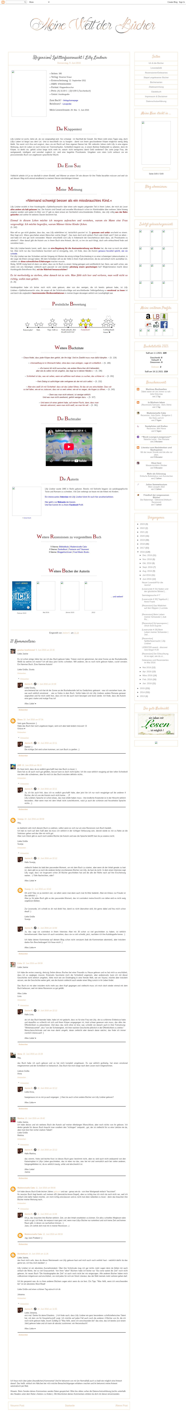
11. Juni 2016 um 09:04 (45, 1188)
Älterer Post (122, 1405)
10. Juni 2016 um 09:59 (32, 963)
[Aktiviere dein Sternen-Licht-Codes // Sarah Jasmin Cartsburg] (156, 245)
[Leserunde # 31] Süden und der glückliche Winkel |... (155, 590)
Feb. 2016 (148, 679)
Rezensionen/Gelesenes (156, 72)
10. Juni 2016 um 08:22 (32, 765)
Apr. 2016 (147, 671)
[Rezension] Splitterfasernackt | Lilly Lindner (153, 641)
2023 (142, 524)
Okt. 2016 (147, 563)
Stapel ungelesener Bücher (156, 77)
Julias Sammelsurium (156, 484)
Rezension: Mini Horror (156, 428)
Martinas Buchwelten (156, 389)
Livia (19, 963)
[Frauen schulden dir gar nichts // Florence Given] (167, 245)
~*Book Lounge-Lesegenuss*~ (156, 437)
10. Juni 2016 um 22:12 (47, 858)
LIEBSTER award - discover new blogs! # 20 (155, 648)
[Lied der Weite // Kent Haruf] (156, 263)
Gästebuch (156, 91)
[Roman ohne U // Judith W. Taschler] (144, 263)
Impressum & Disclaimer (156, 96)
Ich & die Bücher (156, 63)
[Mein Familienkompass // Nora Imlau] (156, 280)
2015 (142, 688)
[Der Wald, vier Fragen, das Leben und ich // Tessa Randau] (156, 297)
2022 (142, 528)
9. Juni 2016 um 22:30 (46, 684)
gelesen (57, 1191)
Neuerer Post (17, 1405)
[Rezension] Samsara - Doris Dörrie (156, 405)
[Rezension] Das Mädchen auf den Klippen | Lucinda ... (155, 608)
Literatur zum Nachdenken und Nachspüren (156, 448)
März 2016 (148, 675)
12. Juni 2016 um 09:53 (53, 1234)
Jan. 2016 (147, 683)
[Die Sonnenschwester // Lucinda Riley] (167, 297)
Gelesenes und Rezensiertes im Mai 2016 (155, 661)
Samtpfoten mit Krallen (156, 426)
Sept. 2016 (148, 567)
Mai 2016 (147, 667)
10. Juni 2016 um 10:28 (33, 1054)
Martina (20, 1118)
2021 (142, 532)
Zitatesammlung (156, 87)
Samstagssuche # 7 (151, 595)
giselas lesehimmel (26, 650)
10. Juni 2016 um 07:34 (33, 719)
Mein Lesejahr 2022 (156, 487)
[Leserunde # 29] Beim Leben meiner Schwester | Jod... (155, 632)
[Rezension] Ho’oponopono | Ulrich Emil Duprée (155, 624)
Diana (20, 719)
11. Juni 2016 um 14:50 (47, 928)
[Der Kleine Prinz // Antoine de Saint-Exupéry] (167, 280)
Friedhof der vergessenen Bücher (156, 496)
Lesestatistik (156, 68)
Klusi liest (156, 463)
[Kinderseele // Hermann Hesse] (144, 297)
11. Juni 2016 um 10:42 (41, 889)
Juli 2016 (147, 575)
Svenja (20, 819)
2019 (142, 540)
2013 (142, 696)
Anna (19, 1054)
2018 (142, 544)
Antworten (21, 673)
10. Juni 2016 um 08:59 (34, 819)
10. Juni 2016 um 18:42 (35, 1118)
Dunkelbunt (22, 1254)
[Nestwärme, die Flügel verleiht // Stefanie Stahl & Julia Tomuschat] (167, 263)
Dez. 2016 (148, 555)
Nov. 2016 (147, 559)
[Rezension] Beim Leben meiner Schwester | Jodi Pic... (154, 616)
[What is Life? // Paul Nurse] (144, 245)
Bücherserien (156, 82)
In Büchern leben (156, 402)
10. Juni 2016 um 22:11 (47, 743)
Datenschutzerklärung (156, 101)
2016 (142, 552)
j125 (19, 765)
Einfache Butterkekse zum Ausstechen (156, 476)
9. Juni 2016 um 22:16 (45, 650)
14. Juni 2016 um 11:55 (47, 1309)
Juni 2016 (147, 579)
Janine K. (29, 684)
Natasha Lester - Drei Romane (156, 439)
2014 (142, 692)
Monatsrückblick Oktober (156, 465)
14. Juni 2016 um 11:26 (38, 1254)
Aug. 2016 (148, 571)
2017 (142, 548)
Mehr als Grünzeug (156, 474)
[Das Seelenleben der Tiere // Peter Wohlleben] (144, 280)
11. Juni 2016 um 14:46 (47, 1214)
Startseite (70, 1405)
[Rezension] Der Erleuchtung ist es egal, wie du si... (155, 655)
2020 (142, 536)
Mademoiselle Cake (26, 1188)
